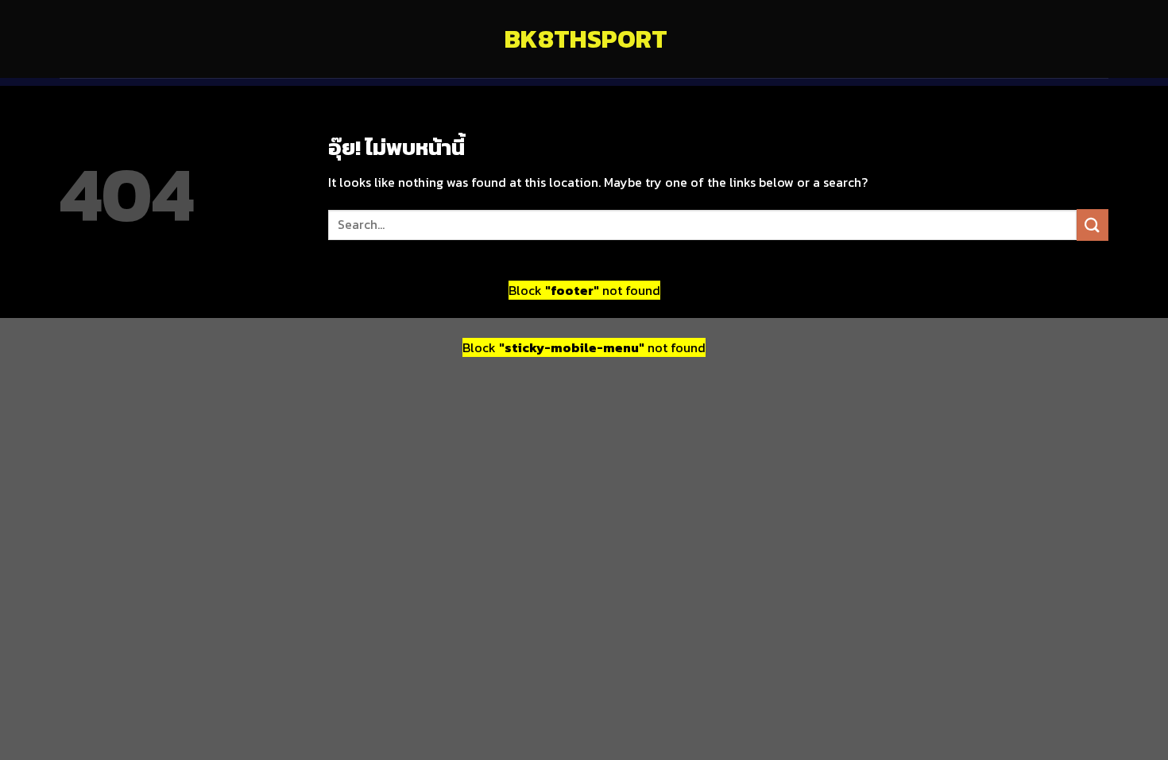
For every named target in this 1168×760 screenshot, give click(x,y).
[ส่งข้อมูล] (1092, 224)
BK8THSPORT (584, 39)
